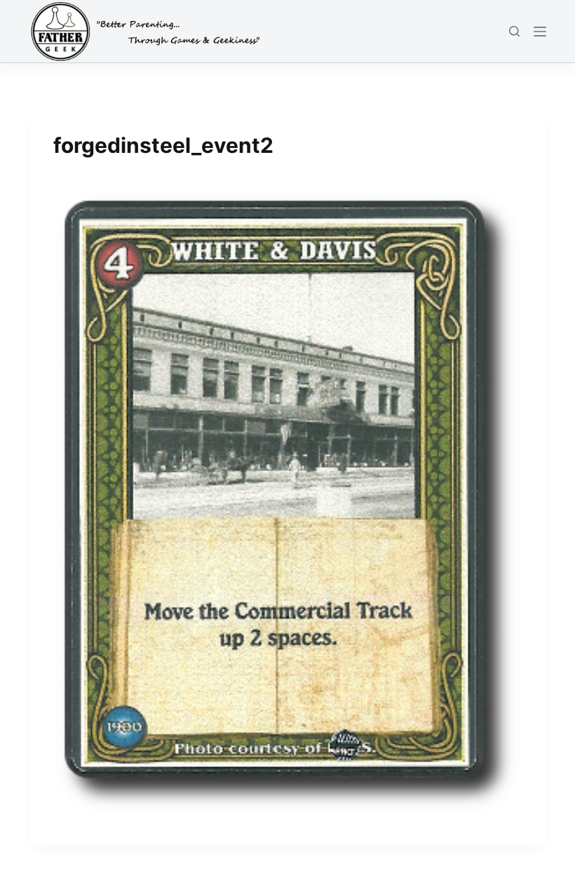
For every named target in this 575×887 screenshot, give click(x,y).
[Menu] (540, 31)
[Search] (514, 31)
